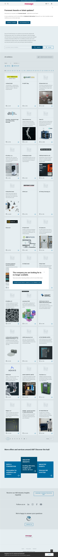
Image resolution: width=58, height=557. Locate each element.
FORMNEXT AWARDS (11, 22)
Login (49, 554)
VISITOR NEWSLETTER (24, 22)
